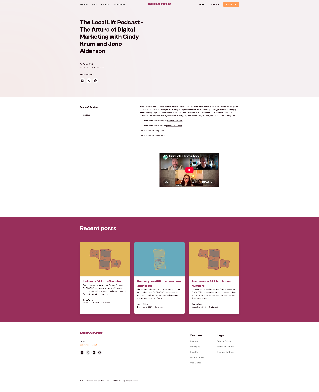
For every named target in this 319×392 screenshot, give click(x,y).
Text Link (86, 115)
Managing (195, 346)
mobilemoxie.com (174, 121)
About (94, 4)
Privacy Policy (224, 341)
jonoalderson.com (174, 126)
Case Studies (119, 4)
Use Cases (195, 362)
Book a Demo (197, 357)
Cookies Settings (225, 352)
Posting (194, 341)
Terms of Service (225, 346)
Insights (105, 4)
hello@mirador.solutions (90, 345)
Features (84, 4)
